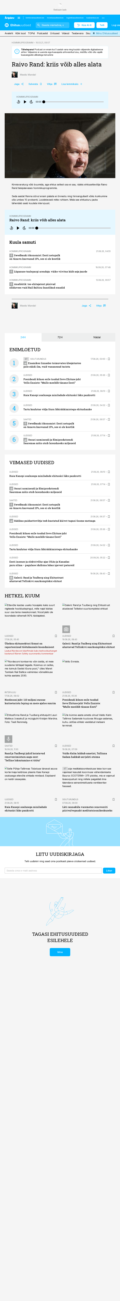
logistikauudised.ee (75, 18)
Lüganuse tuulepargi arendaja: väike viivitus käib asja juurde (50, 271)
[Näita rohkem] (103, 18)
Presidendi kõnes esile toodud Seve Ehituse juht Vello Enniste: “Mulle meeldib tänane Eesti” (81, 703)
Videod (65, 33)
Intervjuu (10, 692)
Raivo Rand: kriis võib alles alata (37, 220)
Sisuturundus (38, 359)
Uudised (27, 375)
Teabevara (77, 33)
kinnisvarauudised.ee (35, 18)
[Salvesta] (109, 359)
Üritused (54, 33)
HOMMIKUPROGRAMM (22, 42)
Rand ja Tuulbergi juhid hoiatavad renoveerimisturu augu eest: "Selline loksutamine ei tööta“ (25, 757)
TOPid (31, 33)
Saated (27, 419)
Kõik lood (20, 33)
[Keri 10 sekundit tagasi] (18, 102)
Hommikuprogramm (27, 97)
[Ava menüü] (19, 18)
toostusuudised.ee (55, 18)
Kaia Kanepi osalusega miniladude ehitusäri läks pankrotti (59, 395)
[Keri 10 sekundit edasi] (31, 102)
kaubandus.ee (92, 18)
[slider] (43, 101)
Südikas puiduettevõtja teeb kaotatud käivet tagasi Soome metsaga (54, 520)
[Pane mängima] (25, 102)
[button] (53, 871)
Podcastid (42, 33)
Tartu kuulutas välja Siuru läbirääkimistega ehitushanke (57, 409)
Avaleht (9, 33)
